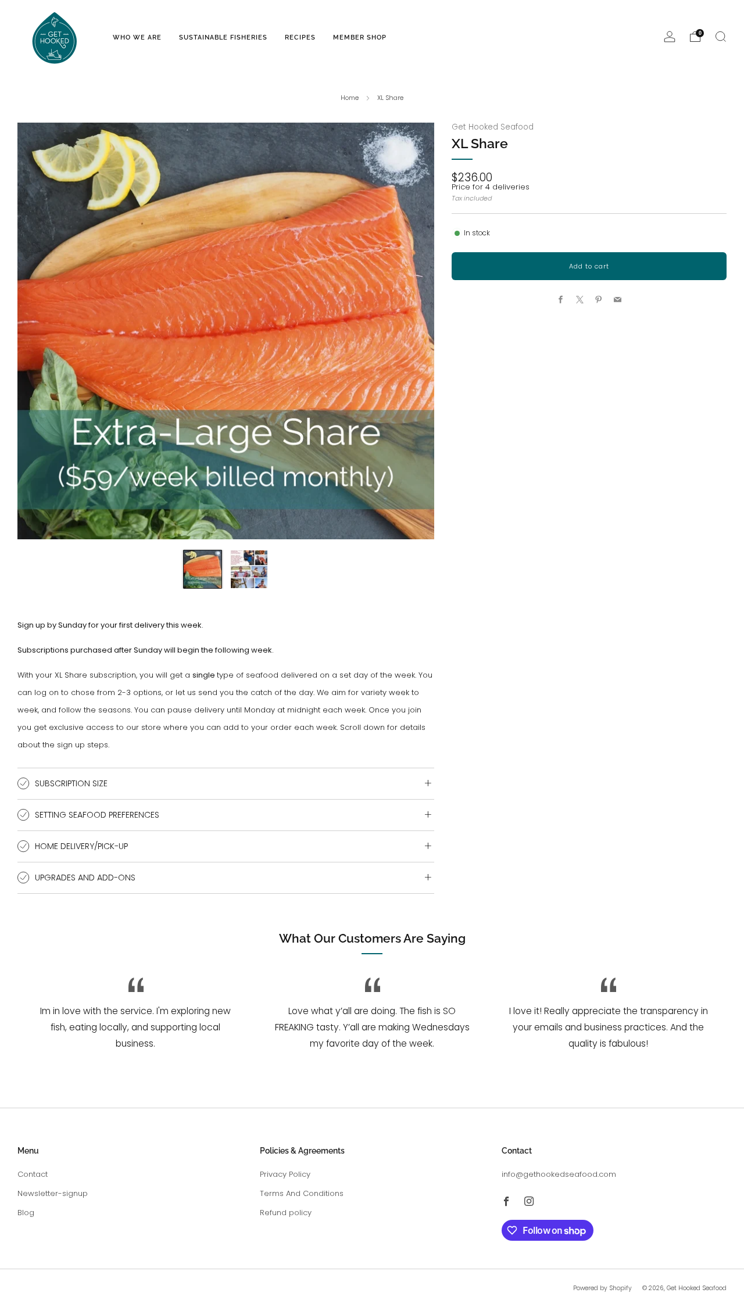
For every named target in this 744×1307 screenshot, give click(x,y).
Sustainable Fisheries (223, 37)
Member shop (360, 37)
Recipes (300, 37)
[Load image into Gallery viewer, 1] (202, 569)
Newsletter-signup (52, 1193)
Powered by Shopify (602, 1288)
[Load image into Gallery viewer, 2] (249, 569)
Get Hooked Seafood (493, 127)
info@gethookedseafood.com (559, 1174)
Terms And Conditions (302, 1193)
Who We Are (137, 37)
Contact (32, 1174)
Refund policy (286, 1212)
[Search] (721, 36)
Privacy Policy (285, 1174)
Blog (25, 1212)
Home (350, 97)
